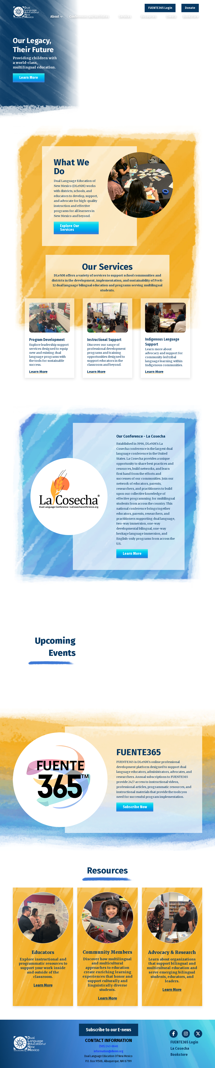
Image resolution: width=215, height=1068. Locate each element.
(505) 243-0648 (108, 1046)
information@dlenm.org (108, 1051)
